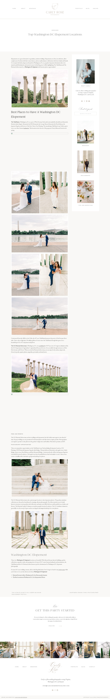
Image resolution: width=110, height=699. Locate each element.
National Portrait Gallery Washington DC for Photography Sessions (30, 575)
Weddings (55, 30)
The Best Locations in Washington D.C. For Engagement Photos (29, 577)
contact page (61, 569)
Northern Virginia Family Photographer (84, 592)
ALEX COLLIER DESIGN (21, 697)
